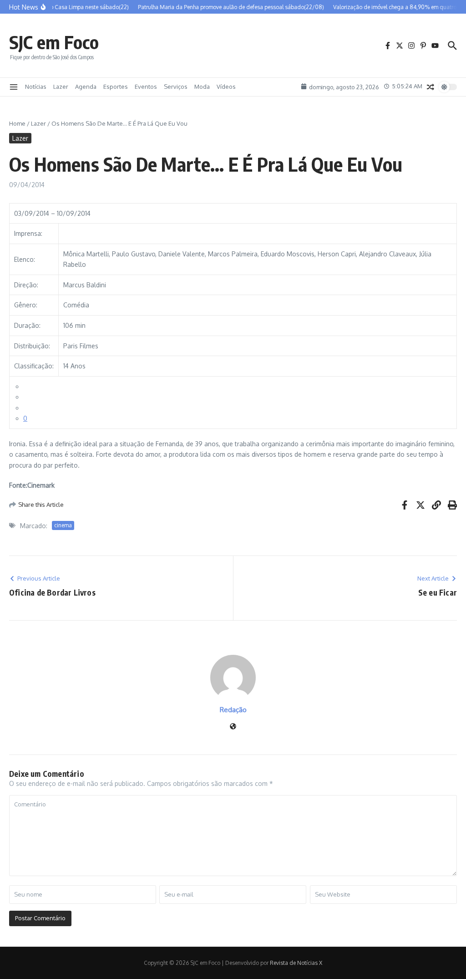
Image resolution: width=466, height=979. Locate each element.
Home (17, 123)
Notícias (35, 86)
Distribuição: (32, 346)
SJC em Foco (54, 42)
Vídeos (226, 86)
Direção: (26, 285)
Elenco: (24, 259)
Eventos (146, 86)
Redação (233, 709)
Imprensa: (28, 233)
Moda (202, 86)
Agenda (85, 86)
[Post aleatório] (430, 87)
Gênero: (25, 305)
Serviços (175, 86)
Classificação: (34, 366)
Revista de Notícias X (296, 962)
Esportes (115, 86)
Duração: (27, 325)
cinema (63, 525)
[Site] (233, 727)
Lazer (60, 86)
